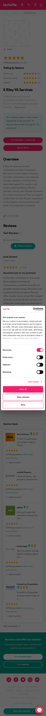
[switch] (40, 357)
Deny (23, 405)
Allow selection (23, 397)
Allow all (23, 389)
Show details (33, 382)
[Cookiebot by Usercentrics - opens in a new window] (33, 309)
